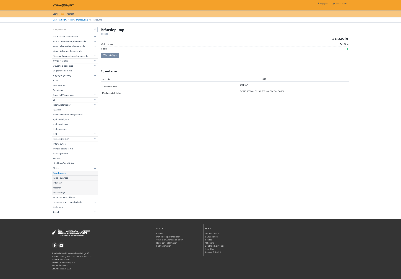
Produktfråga (111, 55)
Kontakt (70, 14)
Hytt (55, 134)
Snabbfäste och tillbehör (64, 197)
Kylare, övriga (59, 144)
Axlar (55, 80)
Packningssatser (60, 153)
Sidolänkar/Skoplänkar (63, 163)
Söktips (208, 240)
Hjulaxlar (57, 110)
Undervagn (58, 207)
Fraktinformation (163, 246)
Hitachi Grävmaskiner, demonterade (69, 41)
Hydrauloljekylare (61, 119)
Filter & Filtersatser (61, 105)
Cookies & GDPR (213, 252)
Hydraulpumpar (60, 129)
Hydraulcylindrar (60, 124)
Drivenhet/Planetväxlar (63, 95)
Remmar (57, 158)
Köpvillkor (209, 249)
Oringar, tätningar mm (63, 149)
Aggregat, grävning (62, 75)
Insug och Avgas (60, 178)
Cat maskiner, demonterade (65, 36)
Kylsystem (57, 183)
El (54, 100)
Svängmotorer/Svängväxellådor (68, 202)
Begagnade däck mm (62, 71)
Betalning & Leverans (214, 246)
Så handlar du (211, 237)
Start (55, 14)
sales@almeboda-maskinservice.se (76, 256)
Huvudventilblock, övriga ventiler (68, 114)
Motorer (57, 188)
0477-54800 (65, 259)
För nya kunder (212, 233)
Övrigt (56, 212)
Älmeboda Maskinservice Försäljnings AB (70, 253)
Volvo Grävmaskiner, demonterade (69, 46)
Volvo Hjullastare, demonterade (67, 51)
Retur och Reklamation (166, 243)
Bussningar (58, 90)
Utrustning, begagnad (63, 66)
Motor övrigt (59, 192)
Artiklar (62, 20)
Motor (71, 20)
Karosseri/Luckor (61, 139)
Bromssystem (59, 85)
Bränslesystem (82, 20)
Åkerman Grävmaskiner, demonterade (70, 56)
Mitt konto (209, 243)
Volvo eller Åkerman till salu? (169, 240)
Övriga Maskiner (60, 61)
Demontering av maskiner (168, 237)
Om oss (160, 233)
